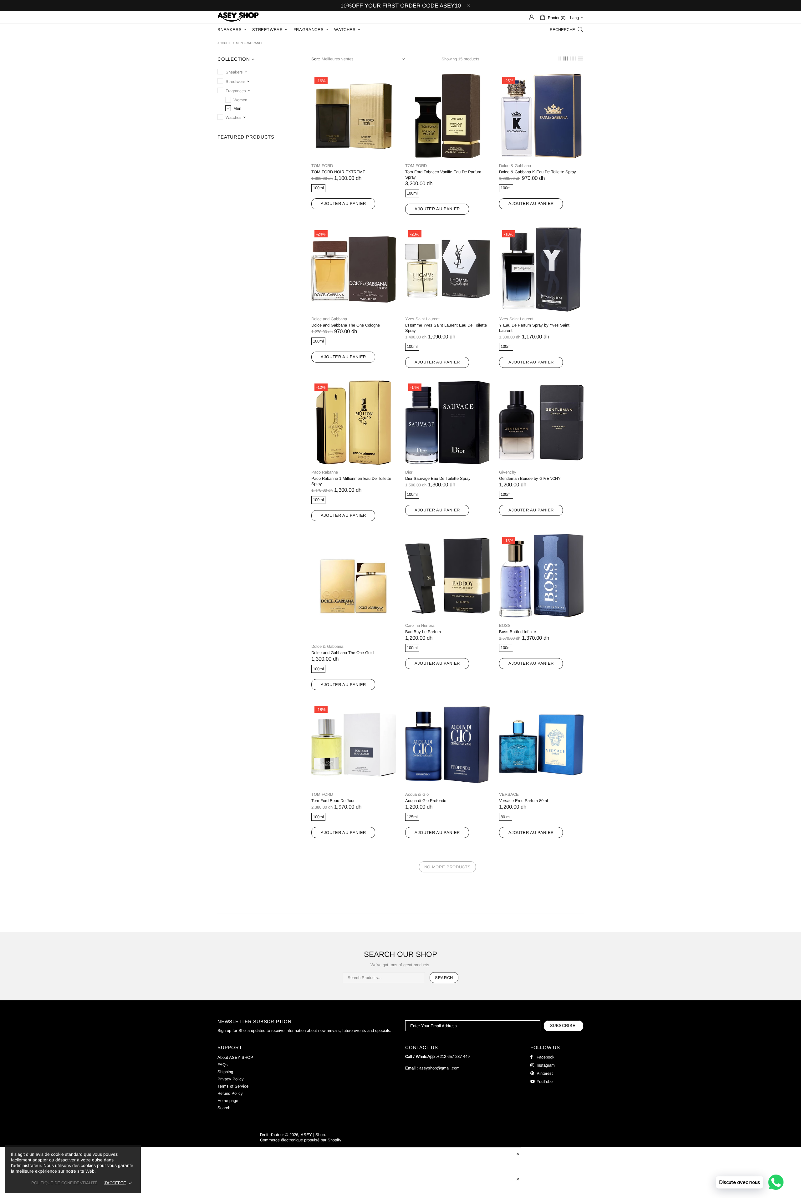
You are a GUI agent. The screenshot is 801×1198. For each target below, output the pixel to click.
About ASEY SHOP (235, 1057)
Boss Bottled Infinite (517, 631)
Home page (227, 1100)
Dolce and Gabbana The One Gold (342, 652)
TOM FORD (322, 165)
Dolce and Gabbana (329, 319)
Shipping (225, 1071)
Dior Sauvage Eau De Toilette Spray (438, 478)
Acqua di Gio (417, 794)
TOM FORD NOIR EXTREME (338, 172)
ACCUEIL (224, 43)
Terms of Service (232, 1086)
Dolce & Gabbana (515, 165)
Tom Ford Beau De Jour (333, 800)
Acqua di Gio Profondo (425, 800)
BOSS (505, 625)
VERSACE (509, 794)
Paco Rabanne (324, 472)
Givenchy (507, 472)
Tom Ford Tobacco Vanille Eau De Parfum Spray (443, 175)
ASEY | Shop (238, 17)
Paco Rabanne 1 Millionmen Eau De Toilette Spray (351, 481)
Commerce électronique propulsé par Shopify (300, 1140)
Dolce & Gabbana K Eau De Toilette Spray (537, 172)
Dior (408, 472)
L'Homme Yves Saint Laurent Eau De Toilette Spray (446, 328)
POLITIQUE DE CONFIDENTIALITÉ (64, 1182)
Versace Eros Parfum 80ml (523, 800)
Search (444, 977)
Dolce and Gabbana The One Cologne (345, 325)
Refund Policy (230, 1093)
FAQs (222, 1064)
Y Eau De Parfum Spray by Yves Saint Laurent (534, 328)
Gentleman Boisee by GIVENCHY (530, 478)
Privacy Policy (230, 1079)
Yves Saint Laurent (422, 319)
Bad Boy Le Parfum (423, 631)
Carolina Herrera (419, 625)
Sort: (315, 59)
